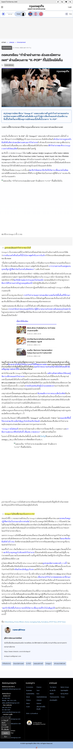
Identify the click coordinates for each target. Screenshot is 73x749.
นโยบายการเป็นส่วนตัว (40, 707)
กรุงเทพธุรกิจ (64, 690)
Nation (52, 693)
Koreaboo (44, 622)
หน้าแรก (4, 42)
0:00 (9, 14)
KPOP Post (53, 622)
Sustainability (30, 693)
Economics (29, 687)
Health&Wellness (41, 697)
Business (29, 690)
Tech (38, 690)
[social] (58, 2)
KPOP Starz (62, 622)
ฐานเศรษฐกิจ (53, 700)
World (28, 697)
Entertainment (21, 42)
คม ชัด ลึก (53, 690)
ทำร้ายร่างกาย (6, 663)
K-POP (28, 663)
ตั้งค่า (5, 737)
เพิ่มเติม (6, 729)
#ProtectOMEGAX (59, 663)
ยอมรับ (6, 733)
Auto (37, 693)
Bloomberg (9, 622)
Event (28, 706)
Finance (38, 687)
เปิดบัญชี (43, 436)
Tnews (63, 697)
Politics (28, 700)
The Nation (53, 687)
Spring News (64, 693)
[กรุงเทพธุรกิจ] (36, 7)
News (28, 703)
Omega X (48, 663)
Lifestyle (11, 42)
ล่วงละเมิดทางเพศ (18, 663)
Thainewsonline (54, 697)
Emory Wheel (19, 622)
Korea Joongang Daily (32, 622)
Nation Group (65, 687)
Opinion (38, 703)
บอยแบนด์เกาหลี (38, 663)
